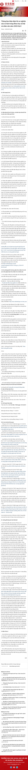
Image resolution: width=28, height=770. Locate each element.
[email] (17, 767)
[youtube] (14, 767)
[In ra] (23, 30)
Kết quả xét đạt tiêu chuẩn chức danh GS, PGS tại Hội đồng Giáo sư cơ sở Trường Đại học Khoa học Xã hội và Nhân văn (13, 736)
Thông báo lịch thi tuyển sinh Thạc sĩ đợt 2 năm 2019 (14, 673)
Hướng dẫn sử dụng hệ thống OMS (16, 387)
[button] (15, 1)
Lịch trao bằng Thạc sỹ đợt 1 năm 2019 (11, 727)
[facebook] (11, 767)
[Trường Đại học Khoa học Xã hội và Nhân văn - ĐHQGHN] (2, 4)
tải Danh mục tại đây (6, 82)
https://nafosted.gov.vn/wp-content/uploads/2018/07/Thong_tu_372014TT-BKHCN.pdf (12, 265)
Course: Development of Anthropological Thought (13, 717)
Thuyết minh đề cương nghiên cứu (10, 282)
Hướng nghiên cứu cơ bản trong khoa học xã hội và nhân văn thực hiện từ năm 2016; (13, 87)
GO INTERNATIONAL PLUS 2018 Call (11, 687)
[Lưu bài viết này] (25, 30)
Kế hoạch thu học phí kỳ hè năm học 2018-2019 (13, 740)
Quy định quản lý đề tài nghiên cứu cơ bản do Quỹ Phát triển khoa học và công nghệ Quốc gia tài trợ (14, 427)
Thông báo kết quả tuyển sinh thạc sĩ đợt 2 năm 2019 (14, 683)
